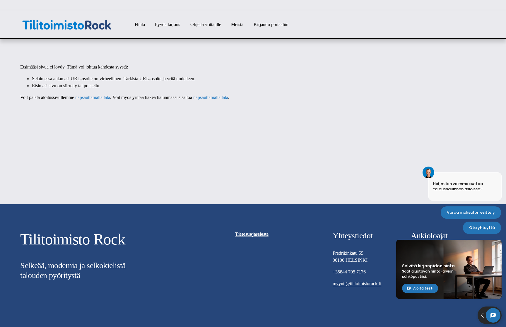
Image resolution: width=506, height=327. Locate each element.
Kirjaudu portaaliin (271, 24)
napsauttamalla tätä (92, 97)
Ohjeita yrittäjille (205, 24)
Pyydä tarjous (167, 24)
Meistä (237, 24)
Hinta (140, 24)
